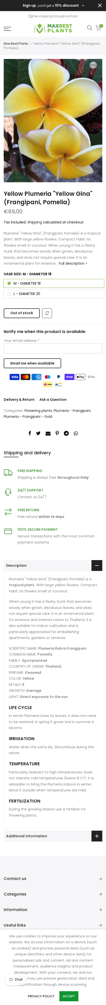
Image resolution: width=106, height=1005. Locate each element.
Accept (69, 996)
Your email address (21, 340)
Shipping (34, 222)
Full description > (73, 263)
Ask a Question (53, 399)
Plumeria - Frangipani (72, 410)
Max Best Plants (16, 43)
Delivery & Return (19, 399)
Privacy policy (41, 996)
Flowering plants (38, 410)
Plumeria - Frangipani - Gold (28, 416)
